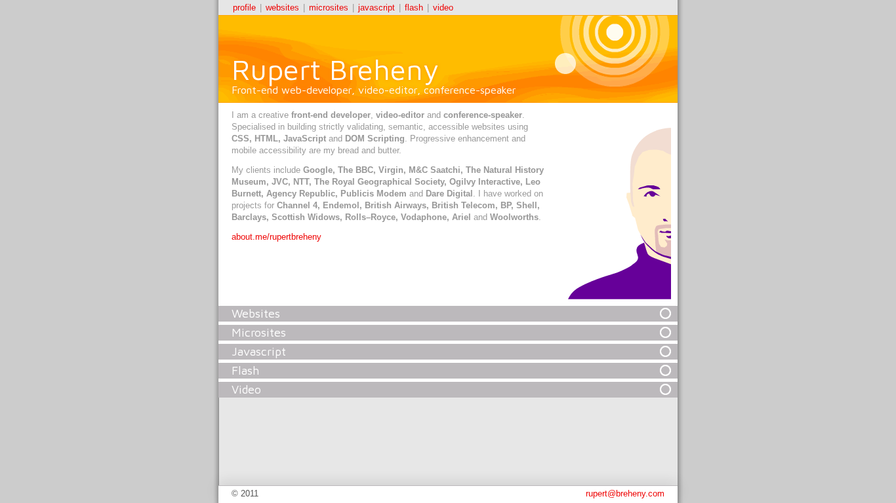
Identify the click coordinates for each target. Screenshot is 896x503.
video (443, 7)
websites (282, 7)
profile (244, 7)
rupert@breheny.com (625, 493)
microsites (328, 7)
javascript (376, 7)
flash (414, 7)
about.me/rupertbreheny (276, 237)
